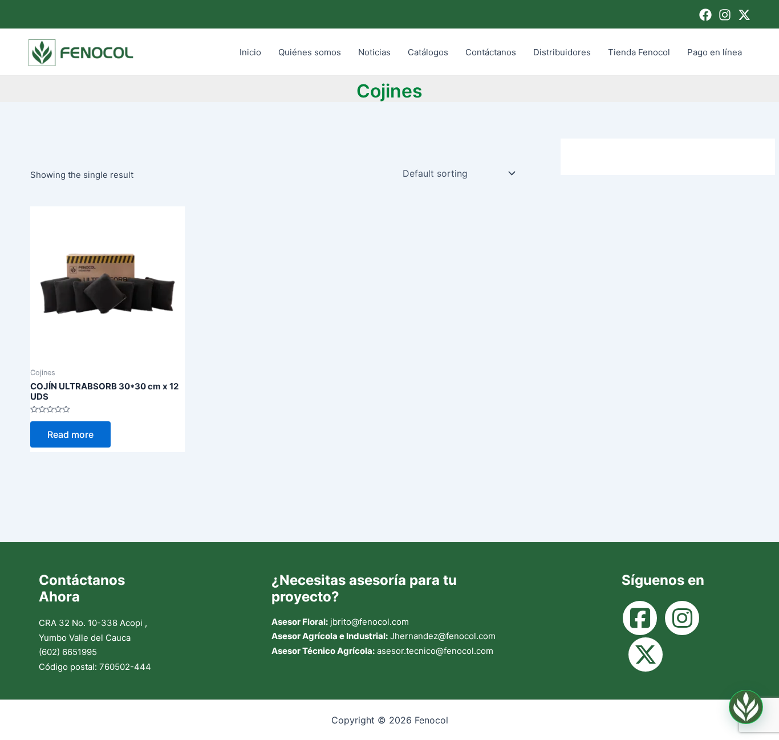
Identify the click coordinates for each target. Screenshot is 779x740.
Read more (70, 434)
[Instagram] (725, 15)
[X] (744, 15)
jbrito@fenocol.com (369, 621)
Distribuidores (562, 52)
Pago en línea (714, 52)
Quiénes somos (309, 52)
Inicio (250, 52)
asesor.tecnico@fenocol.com (435, 650)
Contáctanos (490, 52)
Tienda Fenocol (639, 52)
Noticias (374, 52)
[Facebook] (705, 15)
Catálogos (428, 52)
